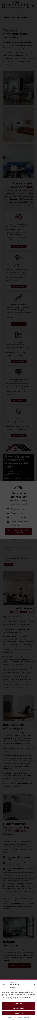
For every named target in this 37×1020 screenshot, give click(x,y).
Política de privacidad (18, 1017)
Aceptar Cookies (18, 1003)
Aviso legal (26, 1017)
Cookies (10, 1017)
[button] (34, 985)
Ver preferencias (18, 1013)
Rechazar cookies (18, 1008)
